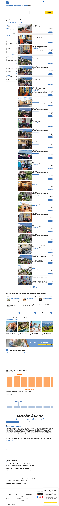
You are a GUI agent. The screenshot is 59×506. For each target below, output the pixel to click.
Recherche (49, 12)
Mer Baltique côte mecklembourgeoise (9, 495)
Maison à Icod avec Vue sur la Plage (45, 474)
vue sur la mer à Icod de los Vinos (23, 431)
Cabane (12, 79)
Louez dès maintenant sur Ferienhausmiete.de (45, 344)
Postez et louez (28, 492)
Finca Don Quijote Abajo (36, 25)
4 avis (36, 205)
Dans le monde (8, 498)
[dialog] (50, 496)
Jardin (12, 51)
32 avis (36, 268)
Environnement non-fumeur (12, 60)
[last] (41, 287)
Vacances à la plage (12, 68)
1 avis (36, 184)
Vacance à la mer (12, 71)
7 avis (36, 100)
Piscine (12, 48)
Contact (22, 500)
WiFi (12, 49)
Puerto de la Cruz (38, 432)
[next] (39, 287)
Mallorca (7, 496)
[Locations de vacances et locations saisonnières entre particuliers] (12, 3)
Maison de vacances (12, 76)
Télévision (12, 52)
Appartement (12, 77)
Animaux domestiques (12, 57)
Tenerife (52, 428)
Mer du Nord (8, 492)
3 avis (36, 142)
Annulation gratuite (12, 44)
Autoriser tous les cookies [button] (51, 502)
